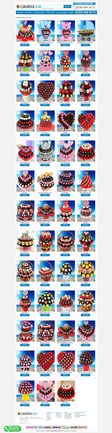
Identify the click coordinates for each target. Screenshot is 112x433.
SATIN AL (24, 45)
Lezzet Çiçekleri (62, 12)
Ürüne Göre (50, 12)
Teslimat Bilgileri (68, 415)
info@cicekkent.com (25, 423)
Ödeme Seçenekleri (68, 413)
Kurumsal (28, 12)
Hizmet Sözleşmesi (68, 416)
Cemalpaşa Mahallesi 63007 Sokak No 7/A (31, 418)
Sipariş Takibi (77, 416)
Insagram (48, 416)
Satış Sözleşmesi (68, 418)
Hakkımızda (58, 413)
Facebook (48, 413)
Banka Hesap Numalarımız (80, 415)
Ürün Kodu (51, 9)
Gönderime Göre (39, 12)
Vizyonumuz (58, 416)
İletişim (71, 12)
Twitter (47, 415)
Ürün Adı (45, 9)
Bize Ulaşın (77, 413)
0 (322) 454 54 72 (23, 421)
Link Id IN (48, 419)
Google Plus (48, 418)
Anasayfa (20, 12)
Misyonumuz (58, 415)
